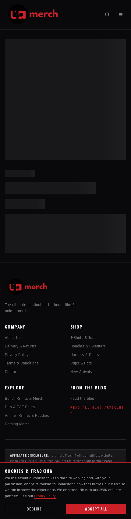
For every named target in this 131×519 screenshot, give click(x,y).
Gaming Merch (17, 424)
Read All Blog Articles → (97, 410)
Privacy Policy (16, 354)
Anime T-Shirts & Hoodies (27, 415)
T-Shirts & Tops (83, 337)
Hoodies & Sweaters (88, 346)
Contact (11, 371)
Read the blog (82, 398)
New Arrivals (81, 371)
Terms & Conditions (22, 363)
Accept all (96, 508)
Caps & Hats (81, 363)
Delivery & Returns (20, 346)
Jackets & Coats (84, 354)
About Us (13, 337)
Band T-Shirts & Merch (24, 398)
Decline (34, 508)
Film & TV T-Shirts (20, 407)
